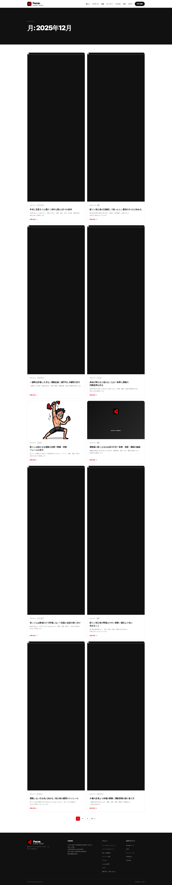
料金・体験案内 (106, 853)
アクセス (118, 4)
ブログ (130, 4)
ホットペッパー (130, 853)
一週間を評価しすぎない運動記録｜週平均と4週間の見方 (55, 382)
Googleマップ (130, 845)
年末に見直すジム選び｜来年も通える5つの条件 (51, 209)
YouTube (128, 860)
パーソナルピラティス (108, 849)
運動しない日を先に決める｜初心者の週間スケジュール (54, 798)
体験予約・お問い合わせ (109, 871)
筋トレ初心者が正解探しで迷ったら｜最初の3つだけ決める (116, 209)
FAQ (124, 4)
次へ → (93, 818)
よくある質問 (105, 864)
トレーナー (109, 4)
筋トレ (88, 4)
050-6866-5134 (72, 853)
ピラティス (95, 4)
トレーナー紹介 (106, 856)
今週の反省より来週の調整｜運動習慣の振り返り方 (112, 798)
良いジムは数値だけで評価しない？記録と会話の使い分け (55, 623)
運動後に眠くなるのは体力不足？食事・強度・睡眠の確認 (115, 447)
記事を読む (33, 219)
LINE (127, 849)
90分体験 (140, 4)
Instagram (129, 856)
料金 (102, 4)
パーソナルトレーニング (109, 845)
